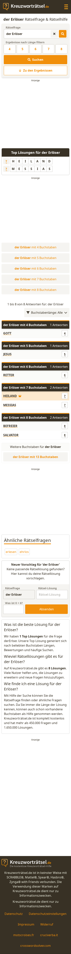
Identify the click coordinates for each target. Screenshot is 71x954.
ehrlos (24, 552)
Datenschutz (14, 914)
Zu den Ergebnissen (37, 70)
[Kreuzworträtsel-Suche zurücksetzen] (54, 34)
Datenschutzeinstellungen (47, 914)
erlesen (11, 552)
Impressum (26, 924)
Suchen (37, 60)
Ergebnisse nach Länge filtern (25, 42)
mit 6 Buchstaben (35, 268)
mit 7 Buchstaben (35, 279)
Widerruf (46, 924)
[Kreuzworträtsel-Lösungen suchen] (62, 34)
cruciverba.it (49, 935)
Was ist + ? (14, 603)
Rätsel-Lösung (47, 588)
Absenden (46, 609)
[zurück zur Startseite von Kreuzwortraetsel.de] (28, 7)
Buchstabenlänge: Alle (47, 312)
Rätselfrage (13, 27)
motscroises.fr (23, 935)
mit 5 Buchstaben (35, 258)
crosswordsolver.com (35, 946)
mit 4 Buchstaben (35, 247)
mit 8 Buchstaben (35, 290)
